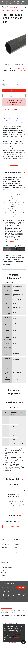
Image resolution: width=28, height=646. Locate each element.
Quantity (5, 81)
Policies (16, 549)
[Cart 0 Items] (25, 7)
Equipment (4, 547)
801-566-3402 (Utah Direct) (9, 623)
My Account (4, 562)
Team (16, 547)
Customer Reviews (6, 567)
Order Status (5, 573)
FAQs (2, 570)
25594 (22, 10)
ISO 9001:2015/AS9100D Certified (12, 598)
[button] (14, 172)
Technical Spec (17, 505)
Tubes (7, 10)
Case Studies (5, 544)
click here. (12, 241)
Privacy (16, 552)
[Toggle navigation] (19, 7)
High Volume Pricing (22, 69)
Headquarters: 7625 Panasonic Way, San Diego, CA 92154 (13, 616)
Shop (3, 10)
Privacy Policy (17, 637)
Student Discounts (6, 565)
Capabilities (4, 542)
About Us (17, 539)
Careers (16, 544)
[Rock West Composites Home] (10, 7)
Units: (3, 282)
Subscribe (21, 587)
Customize (15, 96)
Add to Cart (14, 91)
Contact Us (17, 542)
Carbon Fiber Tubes (14, 10)
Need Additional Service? (14, 109)
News (3, 575)
